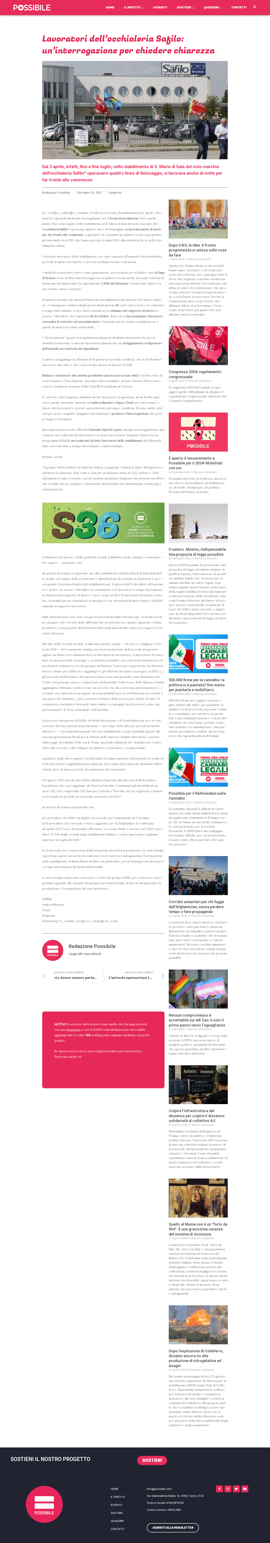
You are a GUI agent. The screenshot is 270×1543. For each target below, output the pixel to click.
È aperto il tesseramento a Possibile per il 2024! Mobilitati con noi (196, 463)
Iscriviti (160, 7)
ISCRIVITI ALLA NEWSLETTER (81, 1068)
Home (110, 7)
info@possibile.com (159, 1488)
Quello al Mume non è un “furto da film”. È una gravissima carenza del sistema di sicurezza (198, 1229)
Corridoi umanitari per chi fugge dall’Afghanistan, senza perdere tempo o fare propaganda (196, 907)
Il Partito (132, 7)
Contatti (239, 7)
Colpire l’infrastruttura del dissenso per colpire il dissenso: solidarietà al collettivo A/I (197, 1116)
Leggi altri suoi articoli (85, 954)
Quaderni (211, 7)
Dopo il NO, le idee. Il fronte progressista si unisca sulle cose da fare (198, 250)
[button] (254, 7)
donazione (73, 1030)
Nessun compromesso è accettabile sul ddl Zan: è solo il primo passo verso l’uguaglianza (197, 1020)
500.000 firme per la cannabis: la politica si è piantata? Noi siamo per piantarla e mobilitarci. (197, 685)
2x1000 (97, 1030)
